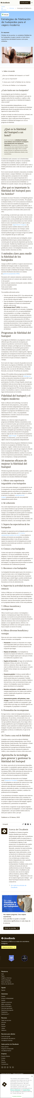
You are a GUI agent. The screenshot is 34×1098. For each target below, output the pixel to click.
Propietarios (4, 1012)
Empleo (3, 1058)
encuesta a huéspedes (26, 309)
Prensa (3, 1060)
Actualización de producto (8, 1038)
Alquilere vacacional (6, 1002)
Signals (3, 990)
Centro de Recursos (3, 8)
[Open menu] (31, 2)
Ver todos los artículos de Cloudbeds (18, 886)
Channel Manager (6, 980)
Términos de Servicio (6, 1073)
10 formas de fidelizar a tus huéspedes (14, 85)
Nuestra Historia (5, 1056)
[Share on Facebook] (28, 824)
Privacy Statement (15, 1090)
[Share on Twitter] (30, 824)
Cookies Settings (16, 1096)
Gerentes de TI (5, 1014)
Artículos (11, 8)
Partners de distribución (7, 984)
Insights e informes (6, 978)
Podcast (3, 1026)
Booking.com (27, 376)
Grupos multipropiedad (7, 998)
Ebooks (3, 1024)
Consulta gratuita (24, 2)
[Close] (32, 1076)
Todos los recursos (6, 1020)
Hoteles (3, 996)
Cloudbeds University (6, 1040)
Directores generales (6, 1008)
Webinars (3, 1030)
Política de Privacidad (18, 1073)
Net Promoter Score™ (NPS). (12, 307)
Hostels (3, 1000)
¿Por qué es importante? (9, 79)
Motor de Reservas (6, 982)
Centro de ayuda (5, 1036)
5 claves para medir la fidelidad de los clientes (16, 82)
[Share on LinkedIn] (25, 824)
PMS (2, 974)
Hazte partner (5, 1046)
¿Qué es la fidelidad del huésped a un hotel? (15, 75)
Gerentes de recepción (7, 1010)
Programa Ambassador (7, 1048)
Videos (3, 1028)
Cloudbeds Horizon (6, 1050)
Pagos (3, 976)
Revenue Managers (6, 1006)
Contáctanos (4, 1064)
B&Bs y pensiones (6, 1004)
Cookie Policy (26, 1090)
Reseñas (3, 1062)
